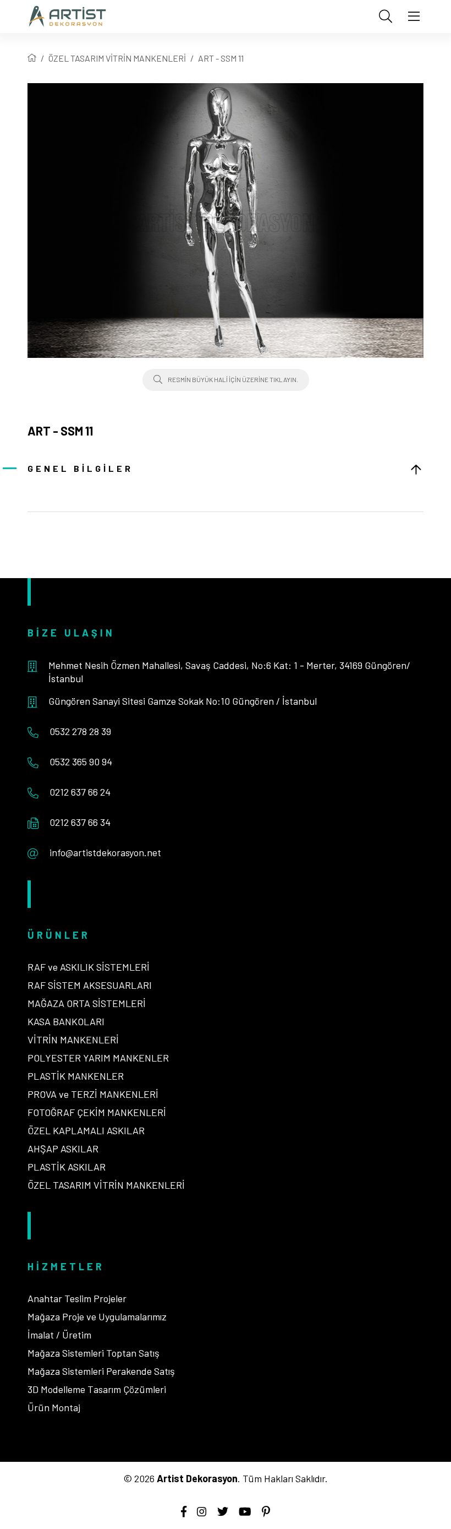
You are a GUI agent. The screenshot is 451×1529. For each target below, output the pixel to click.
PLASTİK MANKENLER (76, 1076)
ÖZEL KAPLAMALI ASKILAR (86, 1130)
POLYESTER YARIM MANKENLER (98, 1058)
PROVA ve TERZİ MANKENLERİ (93, 1094)
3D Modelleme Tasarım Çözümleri (97, 1389)
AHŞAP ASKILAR (63, 1148)
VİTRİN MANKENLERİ (73, 1039)
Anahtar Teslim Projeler (77, 1298)
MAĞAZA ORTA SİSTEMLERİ (87, 1003)
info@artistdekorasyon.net (105, 852)
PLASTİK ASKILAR (67, 1167)
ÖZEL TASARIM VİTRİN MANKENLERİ (117, 58)
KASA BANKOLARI (66, 1021)
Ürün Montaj (54, 1407)
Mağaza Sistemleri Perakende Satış (101, 1371)
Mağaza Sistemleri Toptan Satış (94, 1353)
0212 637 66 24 (80, 792)
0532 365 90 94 (81, 761)
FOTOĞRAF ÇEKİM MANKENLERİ (97, 1112)
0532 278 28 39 (80, 731)
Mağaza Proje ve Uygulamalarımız (97, 1316)
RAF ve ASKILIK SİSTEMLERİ (89, 967)
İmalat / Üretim (59, 1335)
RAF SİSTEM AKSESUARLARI (90, 985)
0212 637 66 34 (80, 822)
